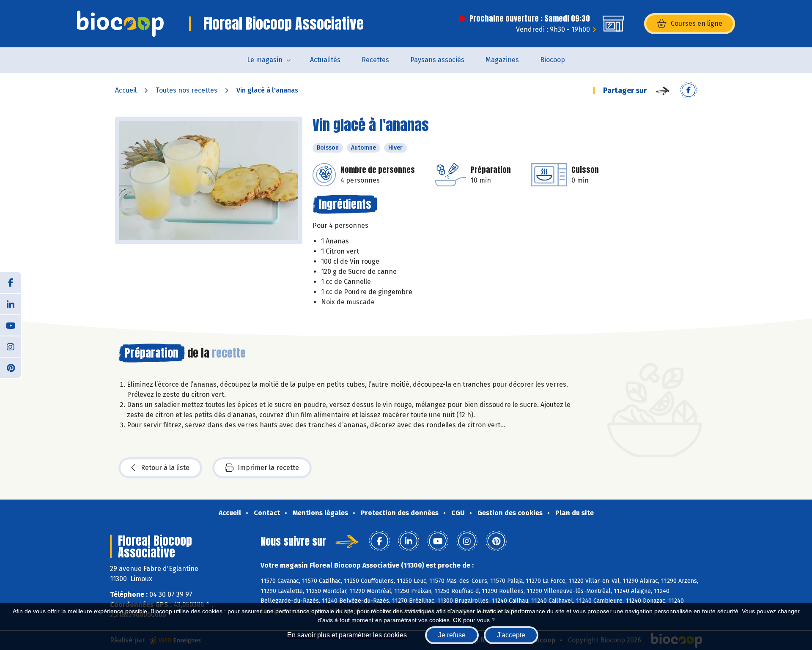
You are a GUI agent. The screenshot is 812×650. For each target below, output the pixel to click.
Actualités (325, 60)
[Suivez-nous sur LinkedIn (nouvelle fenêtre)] (10, 303)
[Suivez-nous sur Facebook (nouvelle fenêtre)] (10, 282)
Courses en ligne (696, 23)
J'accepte (511, 635)
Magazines (502, 60)
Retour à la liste (165, 468)
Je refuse (452, 635)
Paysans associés (437, 60)
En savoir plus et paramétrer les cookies (347, 635)
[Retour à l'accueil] (120, 24)
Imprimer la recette (268, 468)
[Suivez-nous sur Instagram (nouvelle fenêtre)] (10, 346)
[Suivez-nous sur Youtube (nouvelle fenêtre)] (10, 325)
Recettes (375, 60)
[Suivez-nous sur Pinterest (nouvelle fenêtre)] (10, 367)
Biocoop (552, 60)
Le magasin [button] (265, 60)
